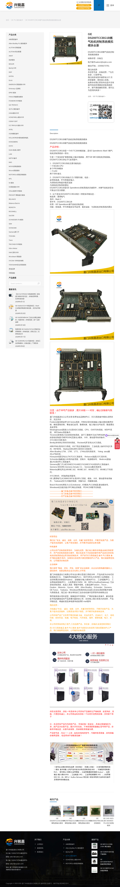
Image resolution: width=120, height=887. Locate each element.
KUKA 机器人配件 (15, 150)
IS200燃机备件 (14, 134)
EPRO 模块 (12, 93)
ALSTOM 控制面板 (15, 47)
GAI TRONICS (13, 105)
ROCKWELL (13, 211)
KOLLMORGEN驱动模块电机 (18, 138)
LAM (10, 154)
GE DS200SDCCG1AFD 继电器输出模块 (84, 820)
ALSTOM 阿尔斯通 (15, 52)
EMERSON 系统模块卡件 (17, 84)
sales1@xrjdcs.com (98, 118)
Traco (11, 240)
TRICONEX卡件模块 (15, 244)
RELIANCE (12, 199)
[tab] (54, 132)
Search (38, 283)
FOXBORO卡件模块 (15, 101)
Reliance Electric (14, 203)
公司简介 (40, 844)
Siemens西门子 (14, 232)
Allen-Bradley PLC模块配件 (18, 43)
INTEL (11, 129)
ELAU (10, 80)
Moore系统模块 (14, 170)
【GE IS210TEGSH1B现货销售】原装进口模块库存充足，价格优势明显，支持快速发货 (27, 296)
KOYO (11, 146)
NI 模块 (11, 183)
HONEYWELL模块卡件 (16, 117)
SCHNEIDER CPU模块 (16, 220)
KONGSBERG (13, 142)
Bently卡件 (12, 68)
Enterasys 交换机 (15, 88)
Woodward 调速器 (15, 256)
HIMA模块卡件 (14, 113)
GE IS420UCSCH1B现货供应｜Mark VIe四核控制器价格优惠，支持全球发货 (27, 308)
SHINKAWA (13, 228)
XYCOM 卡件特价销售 (16, 261)
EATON (11, 76)
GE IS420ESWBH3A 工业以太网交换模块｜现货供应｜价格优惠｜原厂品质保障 (28, 319)
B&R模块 (12, 60)
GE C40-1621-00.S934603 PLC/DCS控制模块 (108, 821)
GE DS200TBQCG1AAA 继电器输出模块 (70, 820)
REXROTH (12, 207)
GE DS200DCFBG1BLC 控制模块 (97, 820)
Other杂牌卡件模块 (15, 191)
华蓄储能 (12, 273)
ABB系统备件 (13, 39)
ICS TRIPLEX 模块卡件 (16, 125)
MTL (10, 179)
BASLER (11, 64)
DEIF (10, 72)
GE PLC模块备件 (99, 96)
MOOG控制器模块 (15, 166)
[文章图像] (11, 295)
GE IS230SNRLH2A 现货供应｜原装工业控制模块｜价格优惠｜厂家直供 (27, 342)
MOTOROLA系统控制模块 (17, 175)
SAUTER (11, 215)
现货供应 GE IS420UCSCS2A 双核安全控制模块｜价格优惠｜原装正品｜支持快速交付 (27, 331)
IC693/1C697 (13, 121)
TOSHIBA (12, 236)
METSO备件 (13, 158)
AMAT (11, 56)
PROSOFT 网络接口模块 (17, 195)
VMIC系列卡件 (14, 252)
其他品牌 (12, 269)
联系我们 (40, 852)
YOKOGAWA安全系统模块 (17, 265)
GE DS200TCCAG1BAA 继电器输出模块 (57, 820)
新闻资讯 (40, 848)
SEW (10, 224)
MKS (10, 162)
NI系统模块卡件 (14, 187)
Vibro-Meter (13, 248)
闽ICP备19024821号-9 (60, 883)
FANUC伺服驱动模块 (16, 97)
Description (54, 133)
